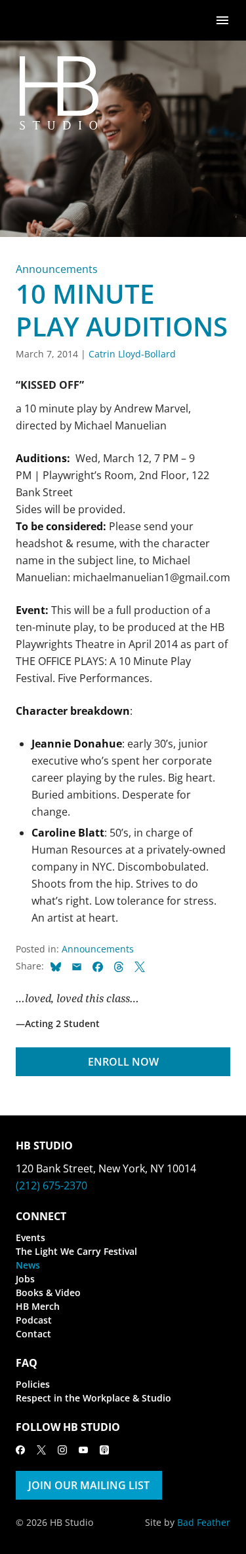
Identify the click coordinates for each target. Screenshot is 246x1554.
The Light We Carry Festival (76, 1251)
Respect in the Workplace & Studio (93, 1398)
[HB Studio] (29, 20)
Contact (33, 1334)
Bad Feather (203, 1522)
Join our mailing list (89, 1485)
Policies (33, 1384)
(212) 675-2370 (51, 1185)
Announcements (57, 269)
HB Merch (38, 1306)
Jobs (25, 1279)
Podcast (34, 1320)
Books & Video (48, 1292)
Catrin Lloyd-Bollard (132, 354)
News (28, 1265)
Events (30, 1237)
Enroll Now (123, 1062)
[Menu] (222, 19)
